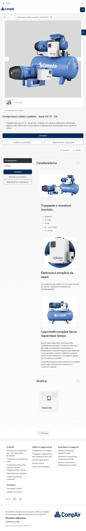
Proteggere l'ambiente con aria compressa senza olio (42, 455)
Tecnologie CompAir (14, 488)
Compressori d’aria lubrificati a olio (17, 460)
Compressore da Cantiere (41, 451)
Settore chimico (38, 463)
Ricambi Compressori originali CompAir (66, 452)
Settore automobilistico (41, 467)
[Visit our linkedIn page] (15, 499)
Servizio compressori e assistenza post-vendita (67, 463)
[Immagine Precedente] (7, 59)
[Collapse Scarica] (78, 381)
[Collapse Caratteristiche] (78, 163)
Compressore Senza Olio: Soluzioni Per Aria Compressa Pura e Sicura (16, 467)
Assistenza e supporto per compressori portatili (68, 457)
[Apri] (82, 9)
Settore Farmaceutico (40, 460)
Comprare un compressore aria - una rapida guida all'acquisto (17, 453)
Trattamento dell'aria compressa (14, 478)
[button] (59, 163)
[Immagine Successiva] (79, 59)
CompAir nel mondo (14, 492)
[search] (82, 3)
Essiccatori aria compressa (17, 473)
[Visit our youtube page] (20, 499)
